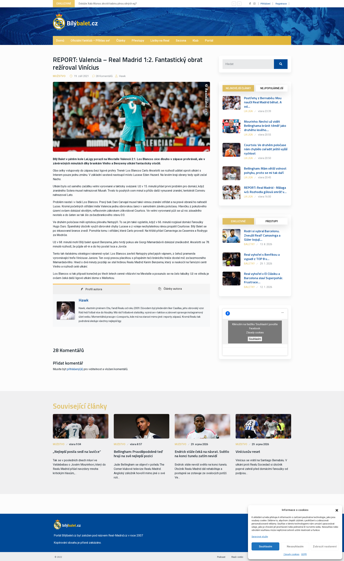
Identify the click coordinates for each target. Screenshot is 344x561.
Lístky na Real (159, 40)
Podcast (221, 557)
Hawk (122, 76)
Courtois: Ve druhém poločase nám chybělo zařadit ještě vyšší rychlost (265, 149)
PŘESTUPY (272, 221)
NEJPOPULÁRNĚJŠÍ (271, 88)
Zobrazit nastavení (325, 546)
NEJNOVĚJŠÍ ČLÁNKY (238, 88)
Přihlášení (265, 3)
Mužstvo (59, 76)
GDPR (304, 554)
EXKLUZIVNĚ (238, 221)
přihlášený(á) (75, 369)
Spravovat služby (260, 536)
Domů (60, 40)
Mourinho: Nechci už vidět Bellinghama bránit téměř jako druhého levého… (265, 125)
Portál (209, 40)
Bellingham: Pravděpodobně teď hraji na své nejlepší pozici (138, 453)
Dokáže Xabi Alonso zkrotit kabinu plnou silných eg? (108, 3)
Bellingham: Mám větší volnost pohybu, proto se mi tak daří (265, 170)
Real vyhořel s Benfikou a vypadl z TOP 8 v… (262, 256)
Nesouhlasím (295, 546)
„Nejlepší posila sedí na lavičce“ (77, 451)
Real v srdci (237, 557)
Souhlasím (265, 546)
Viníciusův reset (248, 451)
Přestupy (138, 40)
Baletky (249, 244)
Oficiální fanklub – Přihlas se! (90, 40)
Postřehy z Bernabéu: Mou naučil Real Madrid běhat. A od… (263, 102)
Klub (196, 40)
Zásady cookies (291, 554)
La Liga (248, 111)
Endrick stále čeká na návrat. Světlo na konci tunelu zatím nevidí (202, 453)
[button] (337, 510)
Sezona (181, 40)
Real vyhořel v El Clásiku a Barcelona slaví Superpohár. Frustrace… (263, 278)
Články (120, 40)
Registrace (281, 3)
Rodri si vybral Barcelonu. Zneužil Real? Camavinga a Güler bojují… (262, 235)
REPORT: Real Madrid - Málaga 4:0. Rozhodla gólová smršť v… (265, 189)
